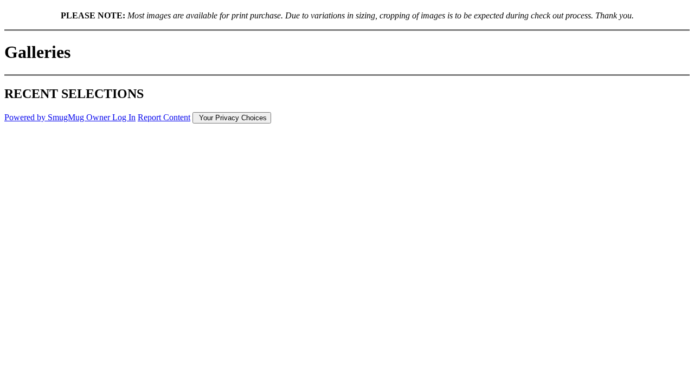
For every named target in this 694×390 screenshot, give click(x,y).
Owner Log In (111, 117)
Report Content (164, 117)
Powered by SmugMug (45, 117)
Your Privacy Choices (232, 118)
